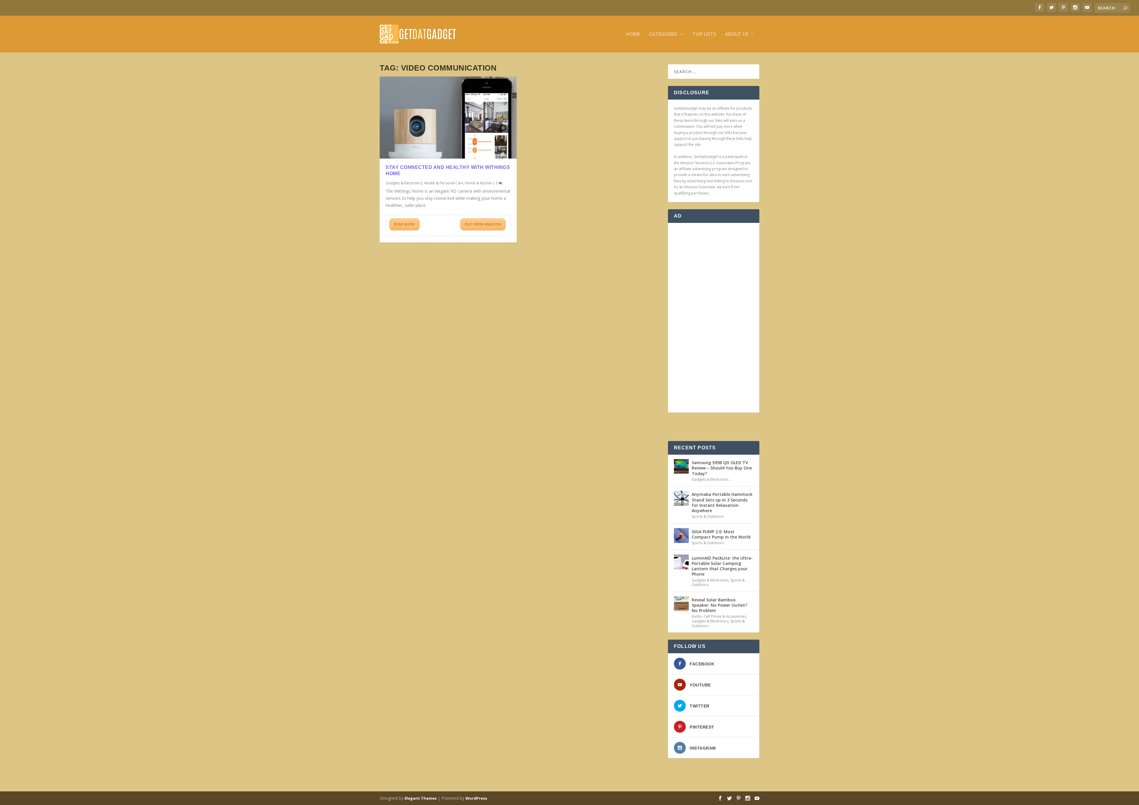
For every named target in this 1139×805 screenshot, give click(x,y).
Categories (663, 34)
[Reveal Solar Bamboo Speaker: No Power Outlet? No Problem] (681, 603)
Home (633, 34)
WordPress (476, 798)
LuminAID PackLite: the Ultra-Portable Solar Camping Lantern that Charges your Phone (722, 566)
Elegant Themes (421, 798)
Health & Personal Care (443, 183)
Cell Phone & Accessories (725, 616)
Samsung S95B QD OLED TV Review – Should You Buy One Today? (722, 468)
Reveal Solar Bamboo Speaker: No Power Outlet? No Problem (719, 605)
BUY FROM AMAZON (483, 224)
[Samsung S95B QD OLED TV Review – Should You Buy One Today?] (681, 466)
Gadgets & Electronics (404, 183)
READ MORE (404, 224)
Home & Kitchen (478, 183)
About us (737, 34)
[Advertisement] (713, 318)
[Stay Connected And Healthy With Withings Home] (448, 117)
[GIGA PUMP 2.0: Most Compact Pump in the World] (681, 535)
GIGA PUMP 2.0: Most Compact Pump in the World (721, 534)
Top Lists (704, 34)
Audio (697, 616)
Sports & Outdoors (708, 516)
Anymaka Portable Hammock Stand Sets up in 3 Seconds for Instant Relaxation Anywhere (722, 502)
